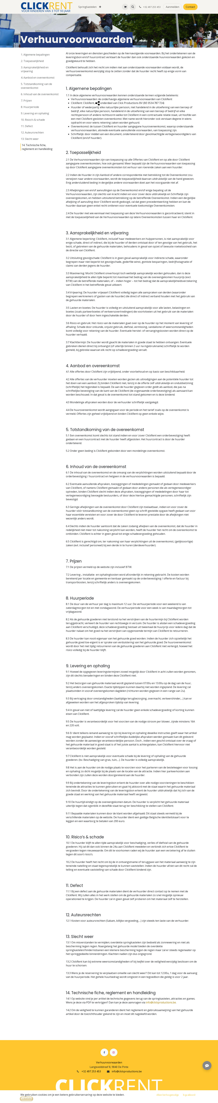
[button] (133, 7)
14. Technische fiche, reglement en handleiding (37, 147)
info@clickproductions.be (161, 1002)
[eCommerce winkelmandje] (125, 7)
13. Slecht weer (30, 139)
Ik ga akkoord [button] (189, 1095)
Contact (190, 7)
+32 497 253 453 (91, 1071)
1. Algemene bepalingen (35, 54)
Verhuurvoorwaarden (109, 1062)
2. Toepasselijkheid (32, 61)
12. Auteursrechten (32, 132)
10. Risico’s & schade (33, 119)
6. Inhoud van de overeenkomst (40, 94)
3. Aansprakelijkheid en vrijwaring (35, 69)
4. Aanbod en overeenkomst (37, 77)
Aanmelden (172, 7)
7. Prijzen (26, 100)
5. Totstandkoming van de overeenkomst (36, 86)
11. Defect (27, 126)
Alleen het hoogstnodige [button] (168, 1095)
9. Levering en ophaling (35, 113)
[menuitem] (87, 7)
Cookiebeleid (26, 1098)
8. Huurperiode (30, 107)
